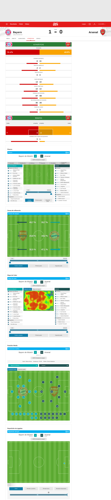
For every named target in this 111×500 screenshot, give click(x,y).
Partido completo (29, 201)
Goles (16, 490)
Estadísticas (30, 38)
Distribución (23, 163)
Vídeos (27, 24)
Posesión (43, 163)
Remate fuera (46, 490)
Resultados (13, 24)
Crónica (38, 38)
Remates (12, 163)
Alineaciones (21, 38)
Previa (8, 38)
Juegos (84, 24)
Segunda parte (48, 201)
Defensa (32, 163)
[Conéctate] (94, 24)
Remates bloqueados (61, 490)
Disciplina (53, 163)
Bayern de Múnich (12, 165)
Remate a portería (31, 490)
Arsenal (57, 165)
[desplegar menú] (7, 24)
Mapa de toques (36, 289)
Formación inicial (12, 371)
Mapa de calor (27, 289)
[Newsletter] (90, 24)
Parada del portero (64, 163)
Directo (14, 38)
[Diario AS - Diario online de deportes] (55, 24)
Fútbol (21, 24)
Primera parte (38, 200)
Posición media (21, 371)
